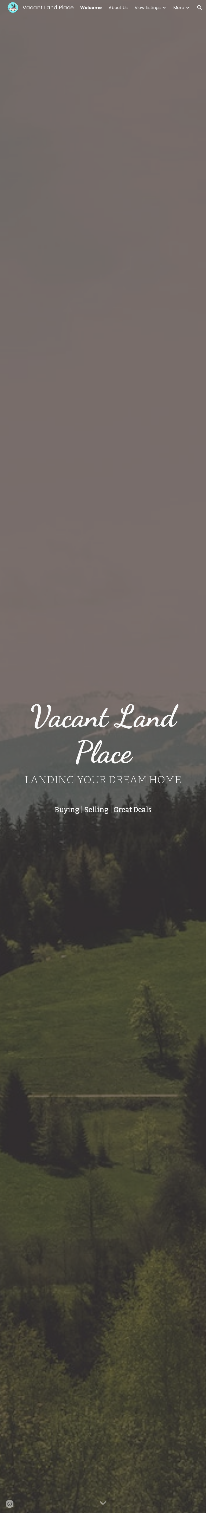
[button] (199, 7)
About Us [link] (118, 8)
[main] (103, 744)
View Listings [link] (148, 8)
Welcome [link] (91, 8)
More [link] (178, 8)
